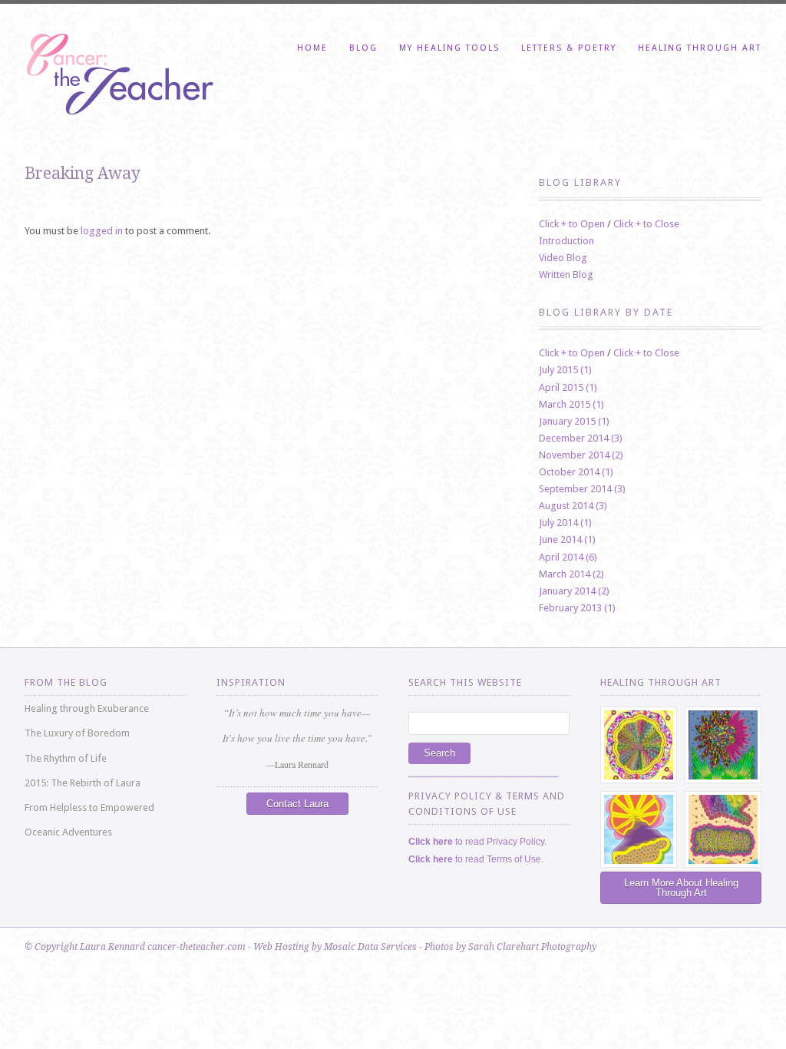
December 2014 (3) (581, 438)
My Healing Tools (449, 48)
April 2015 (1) (568, 387)
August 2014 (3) (573, 505)
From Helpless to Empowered (89, 807)
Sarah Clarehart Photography (532, 946)
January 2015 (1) (574, 421)
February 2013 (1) (577, 608)
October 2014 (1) (576, 472)
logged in (102, 231)
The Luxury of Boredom (77, 733)
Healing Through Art (699, 48)
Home (312, 48)
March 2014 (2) (571, 574)
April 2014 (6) (568, 557)
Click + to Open (572, 224)
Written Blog (566, 274)
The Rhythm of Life (66, 758)
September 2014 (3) (582, 489)
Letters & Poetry (568, 48)
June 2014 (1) (567, 539)
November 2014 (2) (581, 455)
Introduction (566, 241)
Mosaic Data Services (370, 946)
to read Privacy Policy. (477, 841)
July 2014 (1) (565, 522)
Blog (363, 48)
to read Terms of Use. (475, 859)
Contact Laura (297, 803)
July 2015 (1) (565, 370)
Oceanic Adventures (68, 832)
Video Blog (563, 257)
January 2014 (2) (574, 591)
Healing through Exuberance (87, 708)
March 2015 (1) (571, 404)
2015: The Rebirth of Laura (82, 783)
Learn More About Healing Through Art (681, 887)
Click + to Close (646, 224)
